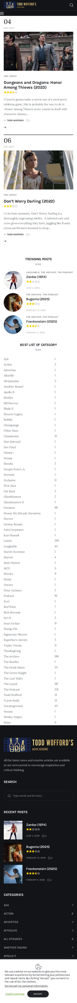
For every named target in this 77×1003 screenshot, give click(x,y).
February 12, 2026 (36, 310)
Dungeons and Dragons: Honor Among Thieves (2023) (33, 85)
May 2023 (9, 28)
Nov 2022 (9, 146)
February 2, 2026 (35, 332)
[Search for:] (38, 795)
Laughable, (33, 272)
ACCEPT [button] (38, 994)
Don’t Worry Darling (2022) (29, 201)
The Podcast (65, 272)
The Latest (10, 76)
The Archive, (49, 272)
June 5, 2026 (33, 288)
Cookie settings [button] (15, 994)
